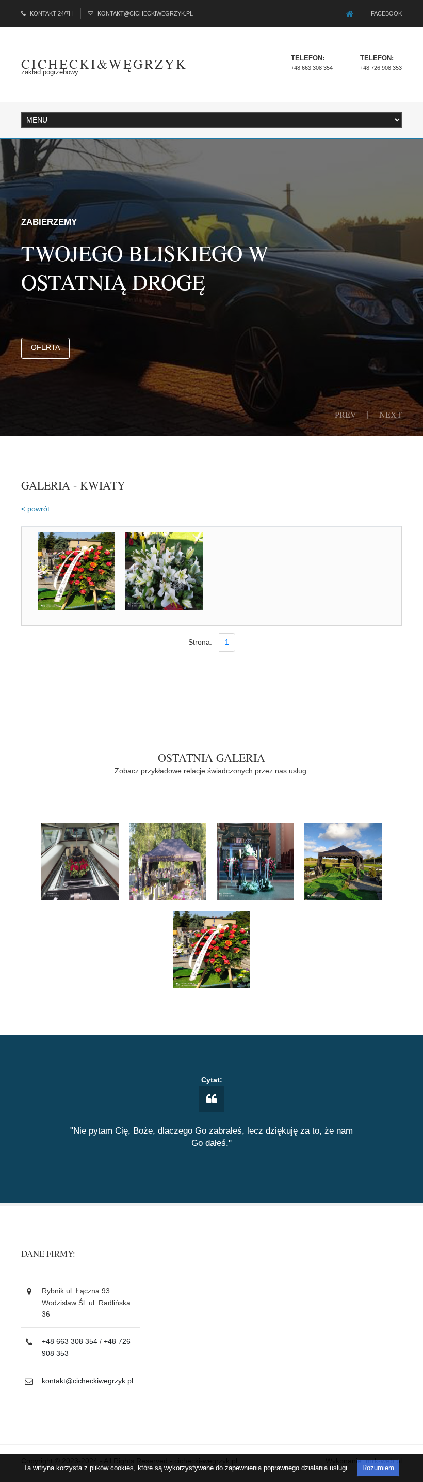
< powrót (35, 509)
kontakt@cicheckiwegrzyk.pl (145, 13)
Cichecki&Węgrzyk (104, 63)
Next (390, 414)
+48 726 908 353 (381, 68)
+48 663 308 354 (312, 68)
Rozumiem (378, 1468)
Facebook (386, 13)
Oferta (45, 347)
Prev (345, 414)
